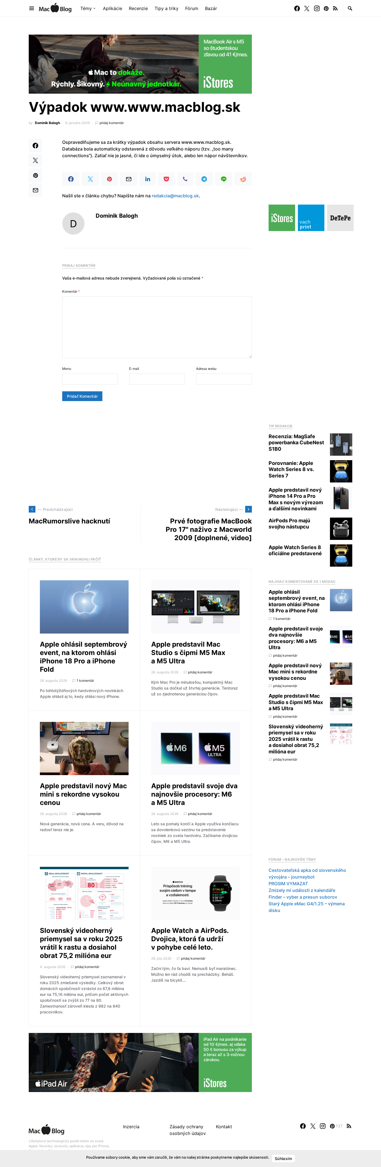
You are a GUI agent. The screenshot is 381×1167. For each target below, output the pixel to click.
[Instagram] (317, 8)
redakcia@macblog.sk (175, 195)
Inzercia (131, 1126)
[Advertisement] (140, 453)
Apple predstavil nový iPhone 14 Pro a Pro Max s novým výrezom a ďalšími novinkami (296, 499)
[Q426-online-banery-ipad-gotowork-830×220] (140, 1062)
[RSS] (335, 8)
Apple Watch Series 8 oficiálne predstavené (295, 550)
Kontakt (224, 1126)
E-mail (134, 369)
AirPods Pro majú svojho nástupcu (289, 524)
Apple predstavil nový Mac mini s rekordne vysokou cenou (83, 794)
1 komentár (85, 680)
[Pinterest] (326, 8)
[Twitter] (307, 8)
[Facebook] (297, 8)
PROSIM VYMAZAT (288, 883)
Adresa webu (206, 369)
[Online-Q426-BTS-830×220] (140, 63)
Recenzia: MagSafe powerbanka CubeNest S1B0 (296, 442)
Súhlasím (283, 1158)
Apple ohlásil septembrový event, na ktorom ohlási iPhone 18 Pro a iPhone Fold (83, 656)
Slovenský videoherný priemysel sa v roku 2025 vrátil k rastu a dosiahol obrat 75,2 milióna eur (81, 943)
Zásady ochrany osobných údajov (188, 1130)
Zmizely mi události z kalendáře (302, 890)
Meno (66, 369)
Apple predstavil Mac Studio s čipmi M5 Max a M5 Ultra (188, 652)
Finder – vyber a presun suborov (303, 897)
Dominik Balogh (47, 123)
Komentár (71, 291)
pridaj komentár (112, 123)
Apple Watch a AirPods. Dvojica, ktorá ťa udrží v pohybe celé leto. (189, 938)
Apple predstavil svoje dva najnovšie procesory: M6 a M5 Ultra (194, 794)
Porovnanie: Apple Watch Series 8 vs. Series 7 (291, 469)
